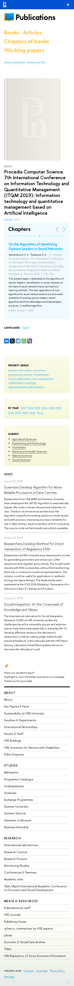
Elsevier (8, 219)
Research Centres (15, 852)
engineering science (20, 374)
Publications (35, 17)
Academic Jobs (13, 879)
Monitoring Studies (16, 866)
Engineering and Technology (29, 443)
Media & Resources (21, 901)
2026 (30, 408)
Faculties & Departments (20, 720)
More (40, 413)
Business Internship (16, 827)
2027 (24, 408)
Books (11, 32)
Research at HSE (36, 62)
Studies (11, 765)
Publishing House (15, 922)
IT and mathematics (19, 379)
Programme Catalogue (18, 779)
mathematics (15, 383)
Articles (32, 32)
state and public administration (26, 387)
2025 (37, 408)
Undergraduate (14, 786)
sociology (30, 383)
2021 (11, 413)
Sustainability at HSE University (24, 713)
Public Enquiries (14, 754)
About (10, 693)
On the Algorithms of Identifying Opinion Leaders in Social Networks (36, 246)
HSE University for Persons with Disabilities (31, 747)
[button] (35, 236)
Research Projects (15, 859)
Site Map (9, 977)
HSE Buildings (12, 740)
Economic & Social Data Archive (24, 942)
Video (8, 949)
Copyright (42, 971)
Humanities (18, 447)
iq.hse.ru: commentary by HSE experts (28, 928)
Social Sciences (21, 459)
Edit (68, 982)
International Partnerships (20, 727)
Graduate (10, 793)
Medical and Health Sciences (29, 451)
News (8, 474)
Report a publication (14, 62)
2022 (58, 408)
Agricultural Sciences (24, 439)
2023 (51, 408)
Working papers (24, 50)
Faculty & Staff (14, 734)
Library (8, 935)
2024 (44, 408)
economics (39, 370)
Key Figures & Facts (16, 706)
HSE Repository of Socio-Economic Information (35, 956)
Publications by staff (17, 908)
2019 (25, 413)
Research (12, 838)
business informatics (20, 370)
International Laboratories (21, 845)
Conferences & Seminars (20, 872)
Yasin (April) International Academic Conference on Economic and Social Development (35, 888)
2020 (18, 413)
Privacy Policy (57, 971)
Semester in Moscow (17, 820)
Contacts (28, 971)
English (26, 327)
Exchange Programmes (18, 800)
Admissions (11, 772)
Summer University (16, 806)
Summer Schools (15, 813)
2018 (32, 413)
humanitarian (41, 374)
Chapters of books (26, 41)
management (45, 379)
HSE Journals (12, 915)
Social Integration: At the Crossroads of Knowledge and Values (33, 607)
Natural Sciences (22, 455)
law (34, 379)
